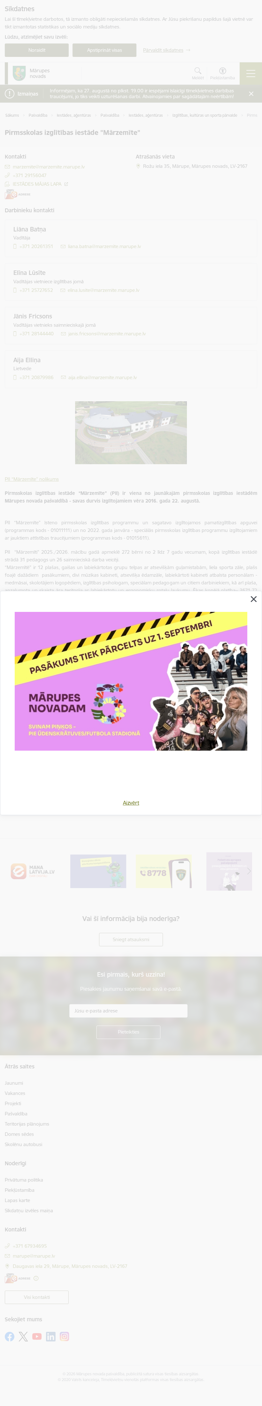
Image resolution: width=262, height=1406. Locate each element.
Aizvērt (131, 803)
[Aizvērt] (254, 599)
